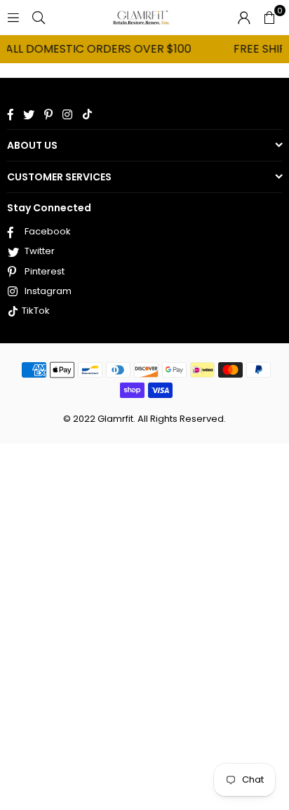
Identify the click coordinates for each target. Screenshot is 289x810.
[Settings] (244, 17)
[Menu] (13, 17)
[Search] (38, 17)
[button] (269, 17)
